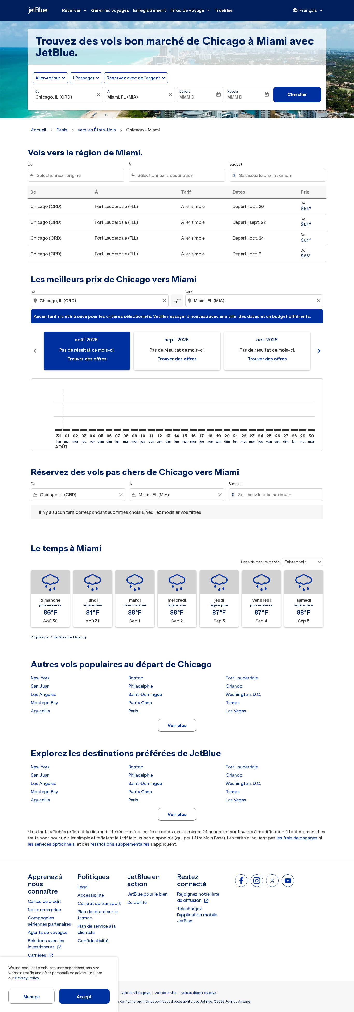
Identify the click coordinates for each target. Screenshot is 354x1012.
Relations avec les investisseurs (46, 944)
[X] (272, 880)
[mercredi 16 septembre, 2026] (193, 430)
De (37, 91)
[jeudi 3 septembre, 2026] (83, 430)
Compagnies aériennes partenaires (49, 921)
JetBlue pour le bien (147, 894)
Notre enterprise (44, 909)
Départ (184, 91)
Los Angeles (43, 694)
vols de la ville (165, 993)
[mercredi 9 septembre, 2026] (134, 430)
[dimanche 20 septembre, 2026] (227, 430)
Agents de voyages (47, 932)
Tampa (233, 702)
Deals (61, 129)
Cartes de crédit (44, 901)
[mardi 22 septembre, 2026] (243, 430)
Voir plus (177, 725)
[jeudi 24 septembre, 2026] (260, 430)
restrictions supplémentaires (120, 844)
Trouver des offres (87, 358)
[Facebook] (241, 880)
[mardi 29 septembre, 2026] (302, 430)
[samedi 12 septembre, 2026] (159, 430)
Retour (232, 91)
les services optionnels (51, 844)
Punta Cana (140, 702)
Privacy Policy (27, 978)
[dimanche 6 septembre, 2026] (109, 430)
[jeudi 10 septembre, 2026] (142, 430)
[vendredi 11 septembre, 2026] (151, 430)
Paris (133, 710)
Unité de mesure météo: (260, 562)
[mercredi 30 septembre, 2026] (311, 430)
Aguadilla (40, 710)
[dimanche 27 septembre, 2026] (285, 430)
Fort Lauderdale (242, 677)
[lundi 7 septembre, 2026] (117, 430)
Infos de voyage (191, 10)
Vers (188, 292)
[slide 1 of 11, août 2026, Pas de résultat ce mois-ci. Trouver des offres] (87, 351)
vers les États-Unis (97, 129)
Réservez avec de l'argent (133, 77)
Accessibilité (90, 895)
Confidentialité (92, 940)
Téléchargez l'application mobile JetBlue (197, 915)
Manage (31, 996)
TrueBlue (224, 10)
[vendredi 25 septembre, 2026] (269, 430)
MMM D (186, 97)
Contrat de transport (99, 903)
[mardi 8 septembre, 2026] (126, 430)
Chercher (297, 94)
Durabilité (137, 902)
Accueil (38, 129)
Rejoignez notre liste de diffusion (198, 897)
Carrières (40, 955)
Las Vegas (236, 710)
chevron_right (319, 351)
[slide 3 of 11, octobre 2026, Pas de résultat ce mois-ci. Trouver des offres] (267, 351)
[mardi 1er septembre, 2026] (66, 430)
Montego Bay (44, 702)
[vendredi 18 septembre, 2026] (210, 430)
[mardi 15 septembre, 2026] (184, 430)
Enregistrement (149, 10)
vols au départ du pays (198, 993)
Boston (135, 677)
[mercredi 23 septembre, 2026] (252, 430)
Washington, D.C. (243, 694)
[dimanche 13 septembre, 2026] (168, 430)
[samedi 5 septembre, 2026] (100, 430)
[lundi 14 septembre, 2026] (176, 430)
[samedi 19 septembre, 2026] (218, 430)
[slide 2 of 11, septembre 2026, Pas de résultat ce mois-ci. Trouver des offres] (177, 351)
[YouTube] (288, 880)
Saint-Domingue (145, 694)
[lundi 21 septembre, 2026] (235, 430)
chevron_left (35, 351)
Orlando (234, 686)
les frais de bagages (297, 837)
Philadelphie (140, 686)
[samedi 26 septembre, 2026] (277, 430)
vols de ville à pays (136, 993)
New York (40, 677)
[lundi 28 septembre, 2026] (294, 430)
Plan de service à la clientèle (96, 929)
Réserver (75, 10)
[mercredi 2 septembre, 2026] (75, 430)
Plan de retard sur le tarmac (97, 914)
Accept (84, 996)
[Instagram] (257, 880)
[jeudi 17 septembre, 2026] (201, 430)
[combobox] (65, 97)
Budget (236, 164)
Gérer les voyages (110, 10)
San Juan (40, 686)
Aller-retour (47, 77)
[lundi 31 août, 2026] (58, 430)
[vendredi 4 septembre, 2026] (92, 430)
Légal (82, 886)
